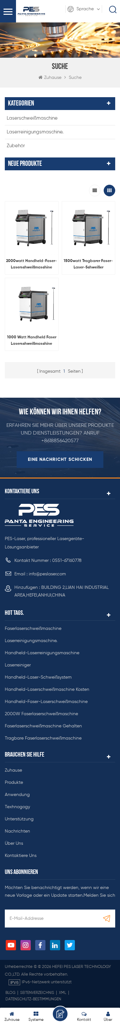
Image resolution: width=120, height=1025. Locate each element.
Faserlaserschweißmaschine (33, 628)
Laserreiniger (18, 665)
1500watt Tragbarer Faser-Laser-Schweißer (88, 264)
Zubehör (16, 145)
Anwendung (17, 794)
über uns (14, 843)
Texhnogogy (17, 807)
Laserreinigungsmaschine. (35, 132)
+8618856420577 (60, 441)
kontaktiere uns (20, 855)
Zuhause (52, 77)
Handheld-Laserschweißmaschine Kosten (47, 689)
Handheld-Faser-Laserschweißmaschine (46, 701)
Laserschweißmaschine (32, 118)
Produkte (14, 782)
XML (62, 993)
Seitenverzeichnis (37, 993)
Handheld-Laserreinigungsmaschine (42, 653)
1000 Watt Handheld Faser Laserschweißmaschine (31, 340)
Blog (10, 993)
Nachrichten (17, 831)
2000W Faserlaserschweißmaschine (41, 714)
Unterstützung (19, 819)
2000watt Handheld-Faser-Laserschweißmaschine (31, 264)
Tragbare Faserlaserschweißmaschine (43, 738)
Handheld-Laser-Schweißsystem (38, 677)
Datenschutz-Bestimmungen (33, 999)
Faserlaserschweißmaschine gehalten (43, 726)
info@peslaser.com (47, 574)
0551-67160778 (67, 560)
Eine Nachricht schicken (60, 459)
